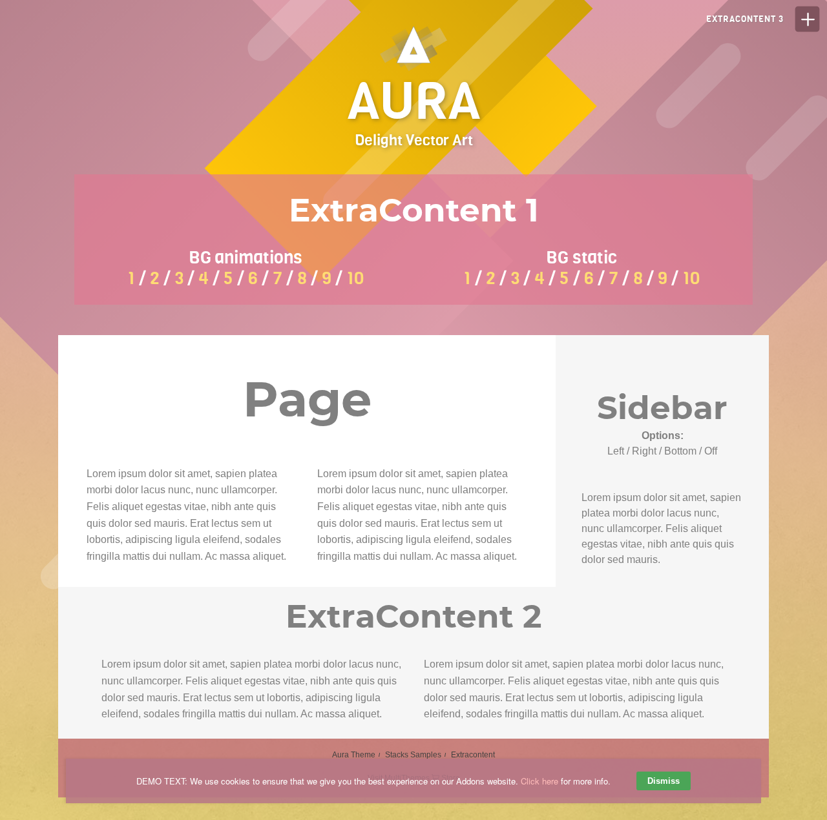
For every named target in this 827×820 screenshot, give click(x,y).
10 (355, 278)
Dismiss (663, 781)
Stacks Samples (413, 754)
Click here (539, 781)
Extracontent (473, 754)
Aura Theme (353, 754)
